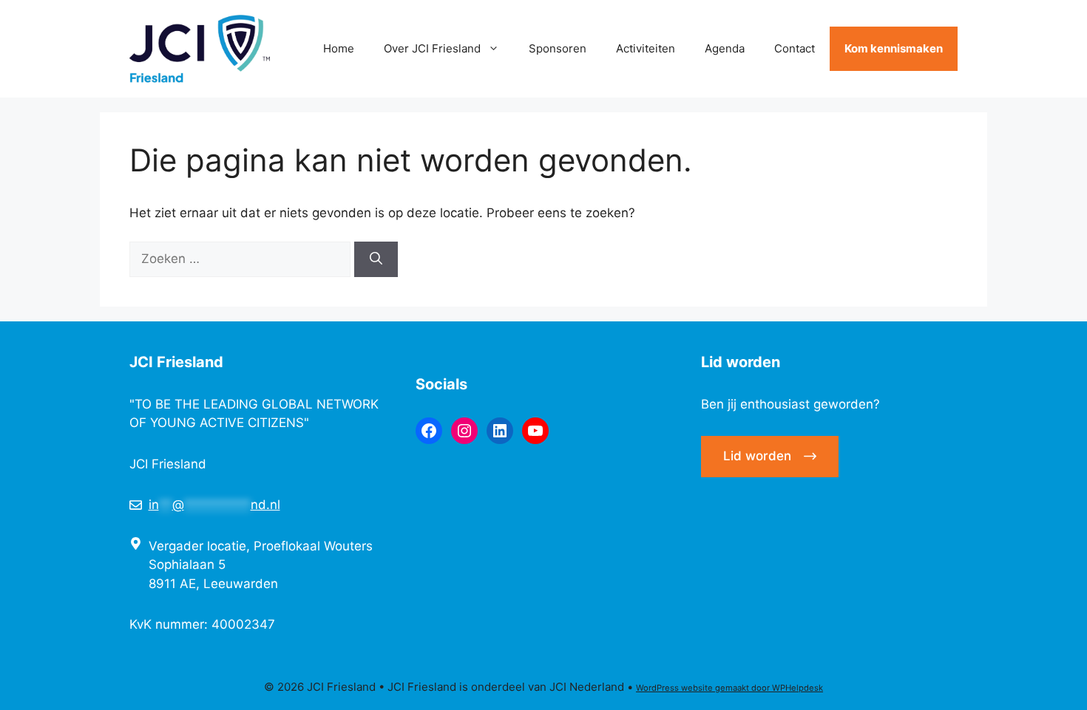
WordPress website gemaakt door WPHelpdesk (729, 688)
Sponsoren (557, 48)
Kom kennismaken (893, 48)
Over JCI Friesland (432, 48)
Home (338, 48)
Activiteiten (645, 48)
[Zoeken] (376, 259)
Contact (794, 48)
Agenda (725, 48)
